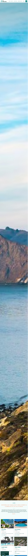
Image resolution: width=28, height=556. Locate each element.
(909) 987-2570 (4, 532)
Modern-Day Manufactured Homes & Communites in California (14, 505)
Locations (15, 1)
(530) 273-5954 (18, 549)
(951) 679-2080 (18, 532)
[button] (26, 1)
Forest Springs (18, 547)
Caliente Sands (4, 547)
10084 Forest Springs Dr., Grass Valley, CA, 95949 (20, 551)
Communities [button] (20, 1)
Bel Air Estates (17, 529)
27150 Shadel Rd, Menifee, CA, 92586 (19, 533)
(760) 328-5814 (4, 549)
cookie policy (3, 553)
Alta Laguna (3, 529)
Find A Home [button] (11, 1)
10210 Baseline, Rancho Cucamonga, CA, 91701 (7, 533)
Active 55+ (2, 530)
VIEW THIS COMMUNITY (17, 553)
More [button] (24, 1)
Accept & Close (3, 554)
